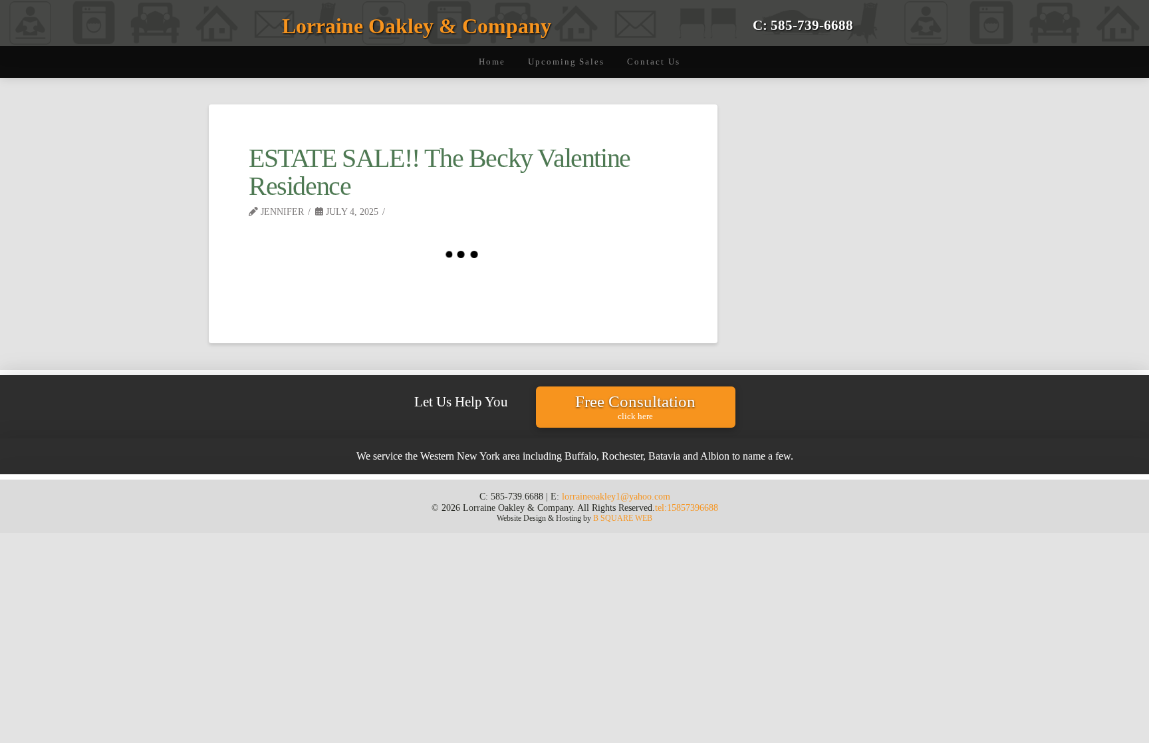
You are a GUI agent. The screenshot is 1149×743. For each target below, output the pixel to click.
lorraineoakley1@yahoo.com (616, 496)
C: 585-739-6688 (803, 25)
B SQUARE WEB (622, 518)
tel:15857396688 (686, 507)
